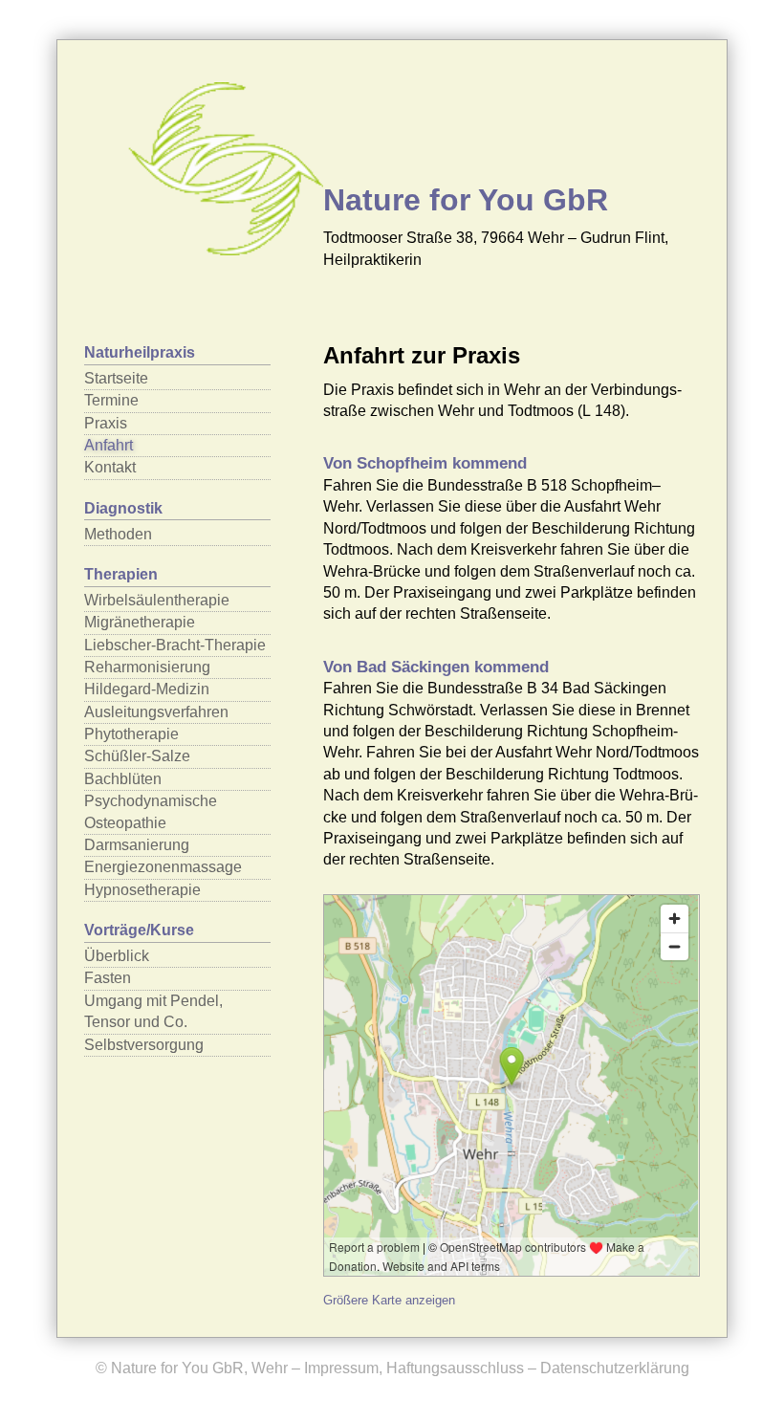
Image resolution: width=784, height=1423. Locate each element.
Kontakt (110, 467)
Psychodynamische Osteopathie (150, 811)
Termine (111, 400)
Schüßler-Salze (137, 756)
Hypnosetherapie (142, 890)
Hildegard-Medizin (146, 689)
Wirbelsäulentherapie (156, 600)
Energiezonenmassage (163, 867)
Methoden (118, 534)
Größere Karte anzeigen (389, 1300)
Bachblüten (123, 779)
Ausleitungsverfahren (156, 712)
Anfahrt (108, 445)
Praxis (105, 423)
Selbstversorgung (144, 1045)
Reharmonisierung (147, 667)
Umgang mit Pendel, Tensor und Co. (153, 1011)
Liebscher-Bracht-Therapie (175, 645)
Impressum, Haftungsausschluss (414, 1368)
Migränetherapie (139, 622)
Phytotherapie (131, 734)
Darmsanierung (136, 845)
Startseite (116, 378)
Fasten (107, 978)
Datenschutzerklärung (614, 1368)
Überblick (116, 956)
